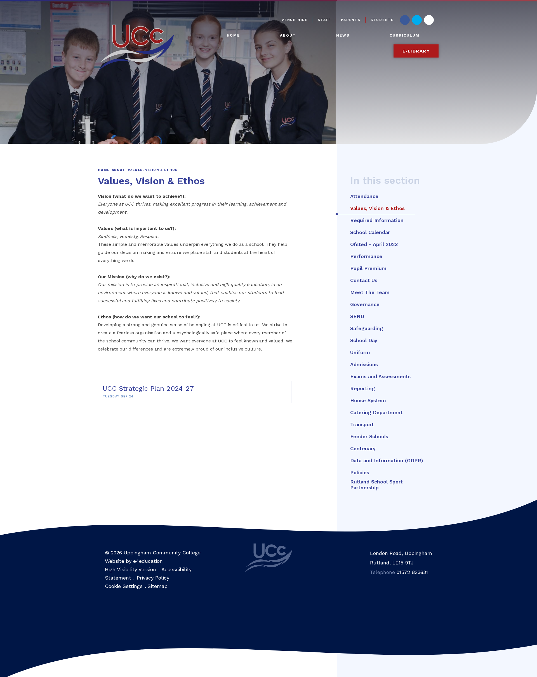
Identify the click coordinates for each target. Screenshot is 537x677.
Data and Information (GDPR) (386, 460)
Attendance (364, 196)
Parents (351, 20)
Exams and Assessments (380, 376)
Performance (366, 256)
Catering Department (376, 412)
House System (368, 400)
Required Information (377, 220)
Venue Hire (295, 20)
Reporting (362, 388)
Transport (362, 424)
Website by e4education (134, 561)
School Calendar (370, 232)
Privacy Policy (153, 578)
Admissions (364, 364)
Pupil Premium (368, 268)
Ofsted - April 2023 (374, 244)
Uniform (360, 352)
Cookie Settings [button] (124, 586)
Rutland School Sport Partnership (376, 484)
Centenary (363, 448)
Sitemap (157, 586)
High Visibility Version (130, 569)
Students (382, 20)
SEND (357, 316)
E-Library (416, 51)
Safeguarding (366, 328)
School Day (363, 340)
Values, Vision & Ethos (153, 170)
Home (103, 170)
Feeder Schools (369, 436)
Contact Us (363, 280)
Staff (324, 20)
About (119, 170)
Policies (359, 472)
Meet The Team (370, 292)
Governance (365, 304)
